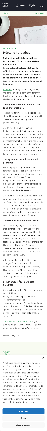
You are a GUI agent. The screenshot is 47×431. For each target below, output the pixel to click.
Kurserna (7, 89)
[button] (43, 357)
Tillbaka (5, 13)
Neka (23, 418)
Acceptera (23, 411)
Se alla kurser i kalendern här (17, 321)
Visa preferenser (23, 425)
